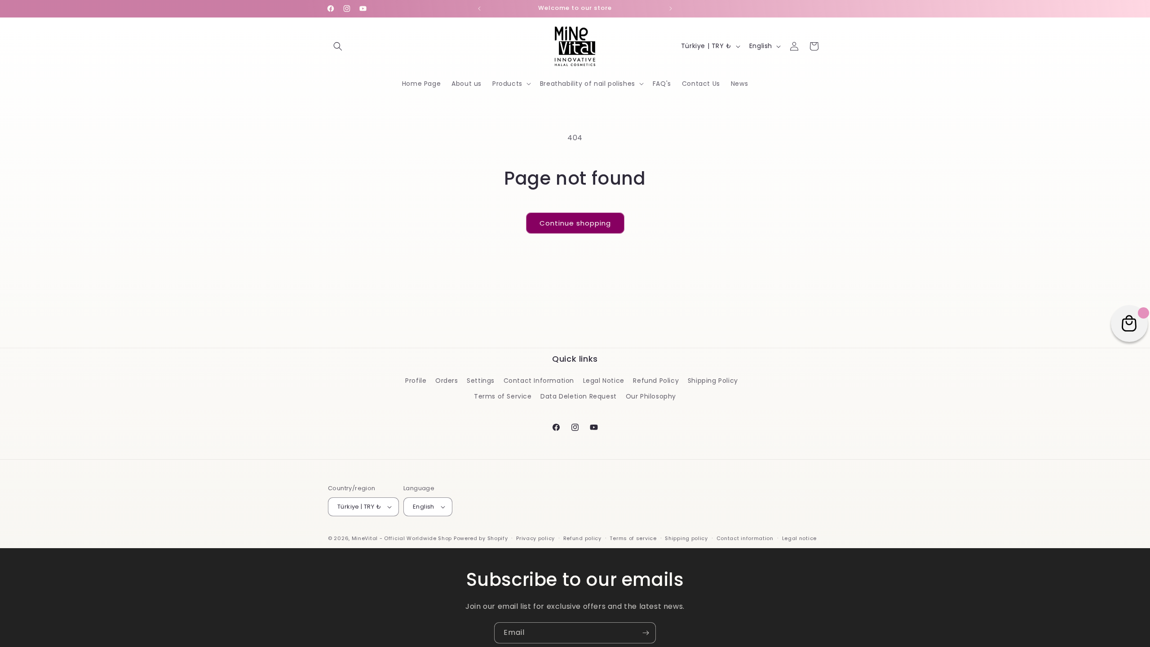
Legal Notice (603, 380)
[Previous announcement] (479, 8)
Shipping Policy (713, 380)
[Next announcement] (671, 8)
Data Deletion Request (578, 396)
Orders (446, 380)
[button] (338, 46)
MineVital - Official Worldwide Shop (402, 538)
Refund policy (582, 538)
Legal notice (799, 538)
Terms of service (633, 538)
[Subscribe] (645, 632)
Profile (415, 380)
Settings (481, 380)
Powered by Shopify (481, 538)
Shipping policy (686, 538)
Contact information (745, 538)
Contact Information (539, 380)
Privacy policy (535, 538)
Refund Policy (656, 380)
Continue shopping (575, 223)
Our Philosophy (651, 396)
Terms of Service (503, 396)
